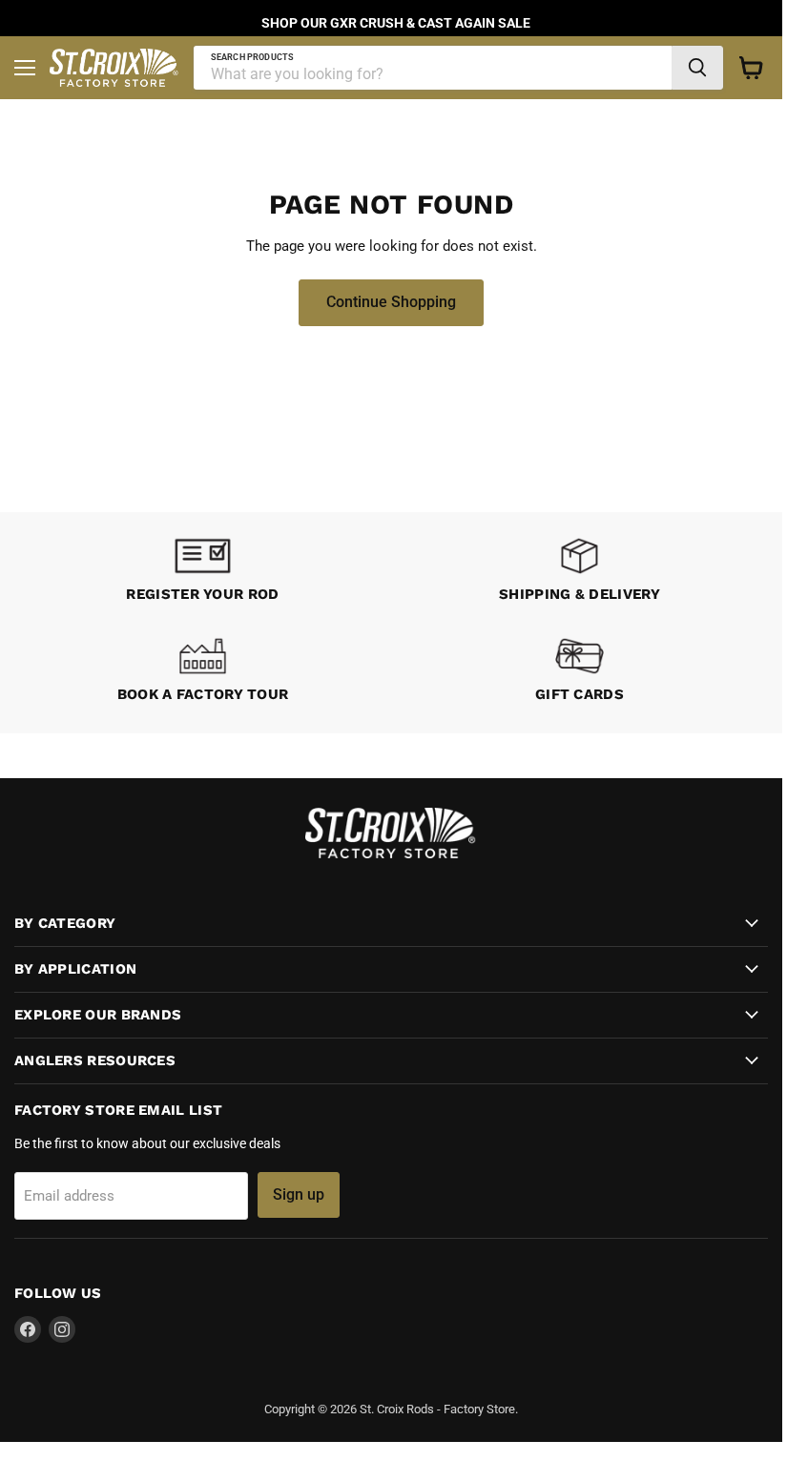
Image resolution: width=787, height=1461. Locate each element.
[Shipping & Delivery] (579, 572)
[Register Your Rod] (203, 572)
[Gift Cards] (579, 673)
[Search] (697, 68)
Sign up (298, 1194)
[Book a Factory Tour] (203, 673)
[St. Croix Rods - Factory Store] (391, 853)
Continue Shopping (391, 302)
